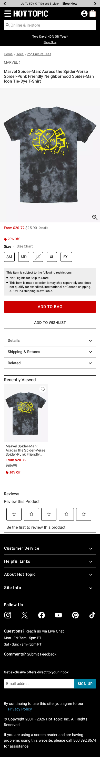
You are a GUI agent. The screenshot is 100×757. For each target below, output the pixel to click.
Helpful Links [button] (17, 561)
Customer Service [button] (21, 548)
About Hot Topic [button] (20, 574)
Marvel (11, 62)
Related (14, 363)
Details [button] (43, 228)
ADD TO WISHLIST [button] (50, 322)
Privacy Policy (20, 709)
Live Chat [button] (56, 631)
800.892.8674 (84, 740)
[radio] (9, 257)
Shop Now (69, 3)
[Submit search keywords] (8, 25)
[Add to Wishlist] (42, 389)
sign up (85, 684)
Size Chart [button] (25, 246)
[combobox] (50, 25)
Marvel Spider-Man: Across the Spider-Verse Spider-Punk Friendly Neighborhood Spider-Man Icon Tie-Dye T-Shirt (25, 450)
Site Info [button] (12, 587)
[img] (8, 615)
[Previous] (5, 4)
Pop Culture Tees (39, 54)
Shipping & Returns (24, 351)
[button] (7, 13)
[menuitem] (92, 13)
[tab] (50, 155)
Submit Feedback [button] (41, 654)
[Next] (95, 4)
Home (8, 54)
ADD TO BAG (50, 306)
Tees (20, 54)
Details (14, 340)
